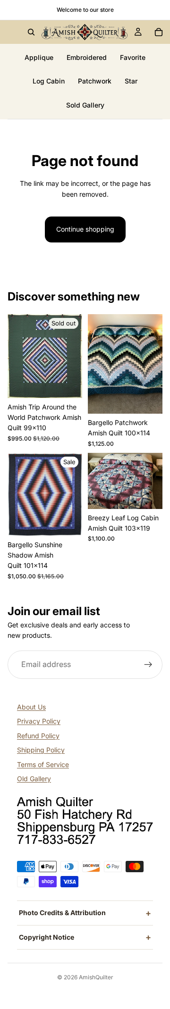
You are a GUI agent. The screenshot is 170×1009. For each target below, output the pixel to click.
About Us (31, 707)
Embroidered (87, 57)
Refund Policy (38, 736)
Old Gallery (34, 779)
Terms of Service (43, 764)
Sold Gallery (85, 105)
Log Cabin (49, 81)
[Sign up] (148, 665)
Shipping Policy (41, 750)
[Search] (31, 32)
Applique (39, 57)
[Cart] (158, 32)
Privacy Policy (38, 721)
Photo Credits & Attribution (62, 913)
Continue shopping (85, 229)
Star (131, 81)
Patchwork (94, 81)
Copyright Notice (46, 937)
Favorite (132, 57)
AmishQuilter (96, 977)
